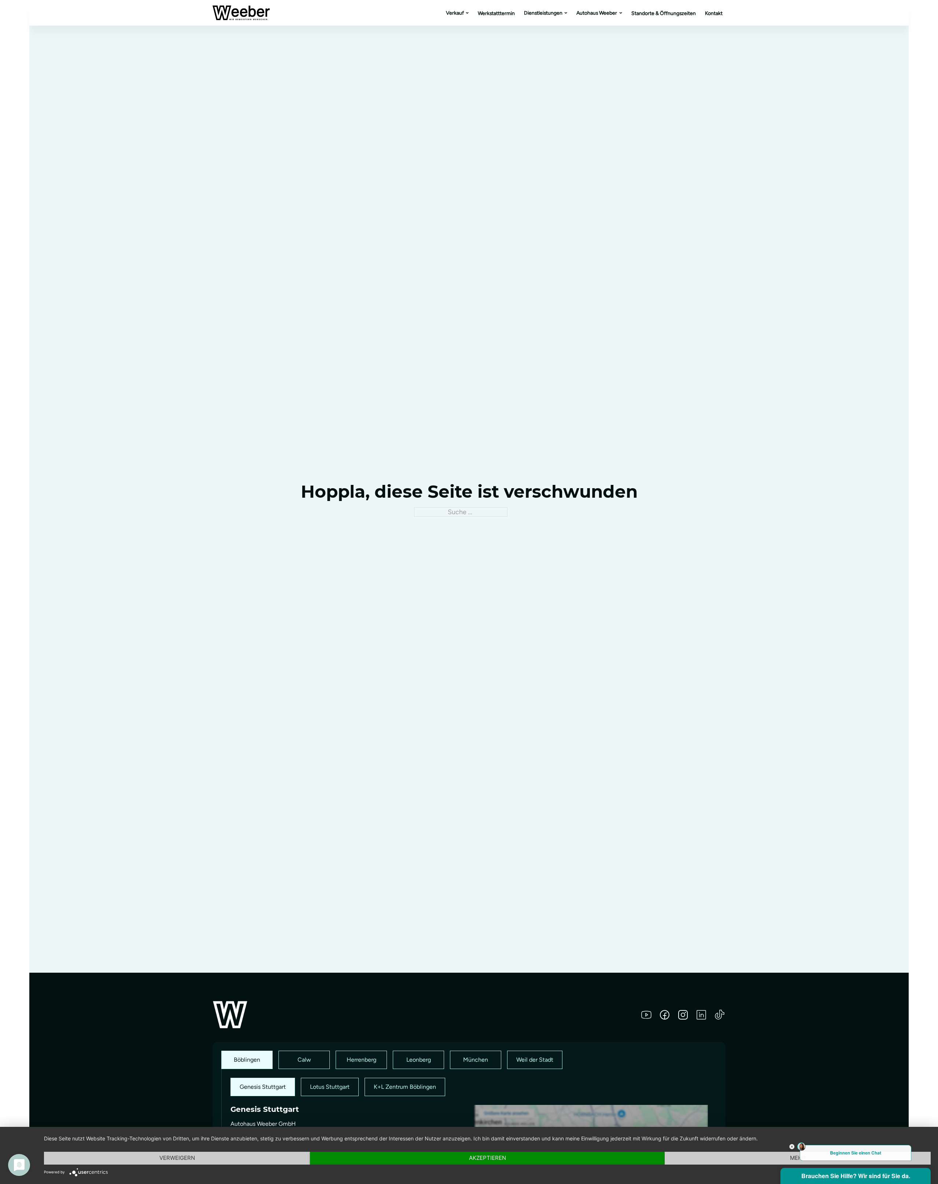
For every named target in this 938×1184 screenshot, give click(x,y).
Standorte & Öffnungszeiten (663, 13)
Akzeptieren (487, 1157)
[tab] (247, 1060)
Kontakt (714, 13)
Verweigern (177, 1157)
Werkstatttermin (496, 13)
